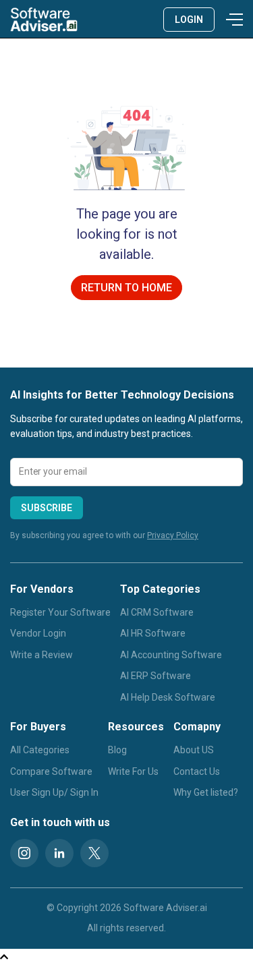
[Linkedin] (59, 853)
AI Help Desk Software (167, 697)
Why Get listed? (205, 792)
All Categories (39, 749)
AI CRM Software (157, 612)
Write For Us (133, 771)
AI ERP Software (155, 675)
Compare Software (51, 771)
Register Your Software (60, 612)
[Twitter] (94, 853)
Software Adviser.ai (165, 907)
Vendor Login (38, 633)
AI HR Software (153, 633)
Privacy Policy (172, 535)
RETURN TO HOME (126, 287)
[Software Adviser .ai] (44, 19)
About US (193, 749)
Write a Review (41, 654)
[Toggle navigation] (232, 19)
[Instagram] (24, 853)
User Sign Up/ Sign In (54, 792)
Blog (117, 749)
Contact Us (196, 771)
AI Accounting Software (171, 654)
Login (189, 19)
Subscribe (46, 507)
